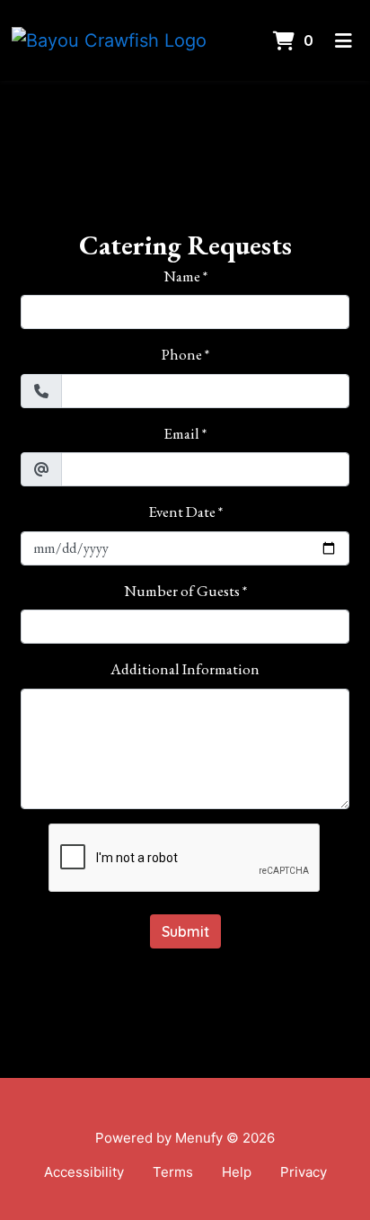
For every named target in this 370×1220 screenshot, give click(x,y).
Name (181, 276)
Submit (185, 931)
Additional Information (185, 669)
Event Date (182, 511)
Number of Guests (182, 591)
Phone (182, 354)
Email (181, 433)
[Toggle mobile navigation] (343, 40)
